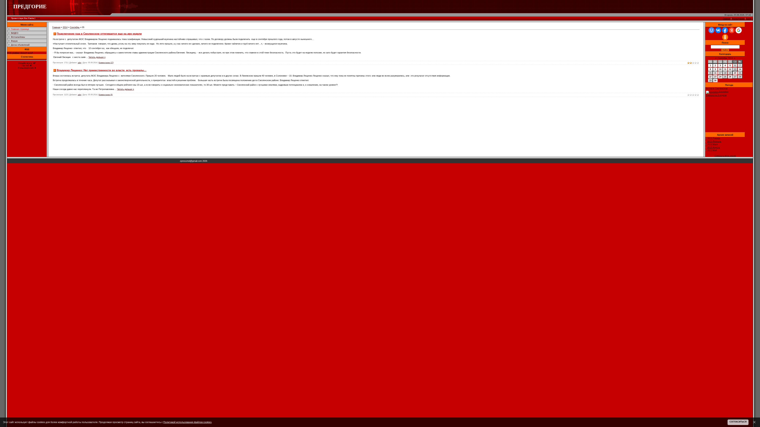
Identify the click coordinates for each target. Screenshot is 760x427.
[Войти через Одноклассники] (725, 37)
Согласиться (738, 421)
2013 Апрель (713, 147)
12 (730, 69)
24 (720, 77)
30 (715, 80)
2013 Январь (713, 138)
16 (715, 73)
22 (710, 77)
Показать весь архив (725, 155)
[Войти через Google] (738, 30)
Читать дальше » (96, 57)
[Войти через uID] (711, 30)
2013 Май (712, 150)
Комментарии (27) (106, 63)
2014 (65, 27)
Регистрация (738, 18)
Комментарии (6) (106, 95)
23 (715, 77)
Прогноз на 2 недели (716, 95)
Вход (748, 18)
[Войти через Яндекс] (732, 30)
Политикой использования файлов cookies (187, 422)
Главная (726, 18)
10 (720, 69)
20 (735, 73)
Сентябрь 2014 (725, 58)
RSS (38, 18)
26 (730, 77)
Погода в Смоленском (716, 88)
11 (725, 69)
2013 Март (712, 144)
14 (740, 69)
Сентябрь (75, 27)
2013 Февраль (714, 141)
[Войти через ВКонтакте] (718, 30)
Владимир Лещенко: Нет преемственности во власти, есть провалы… (101, 70)
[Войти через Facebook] (725, 30)
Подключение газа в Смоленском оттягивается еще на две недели (99, 33)
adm (79, 63)
